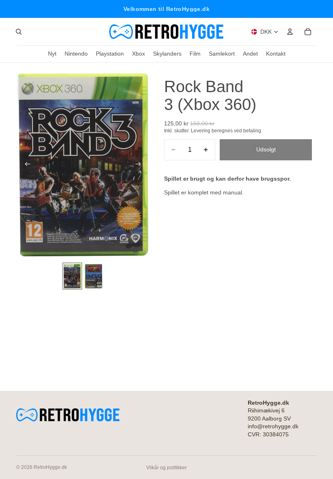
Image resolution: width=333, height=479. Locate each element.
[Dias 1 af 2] (72, 276)
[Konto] (290, 32)
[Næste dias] (140, 165)
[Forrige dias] (25, 165)
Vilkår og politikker (166, 467)
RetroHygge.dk (50, 467)
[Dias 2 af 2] (93, 276)
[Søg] (19, 32)
